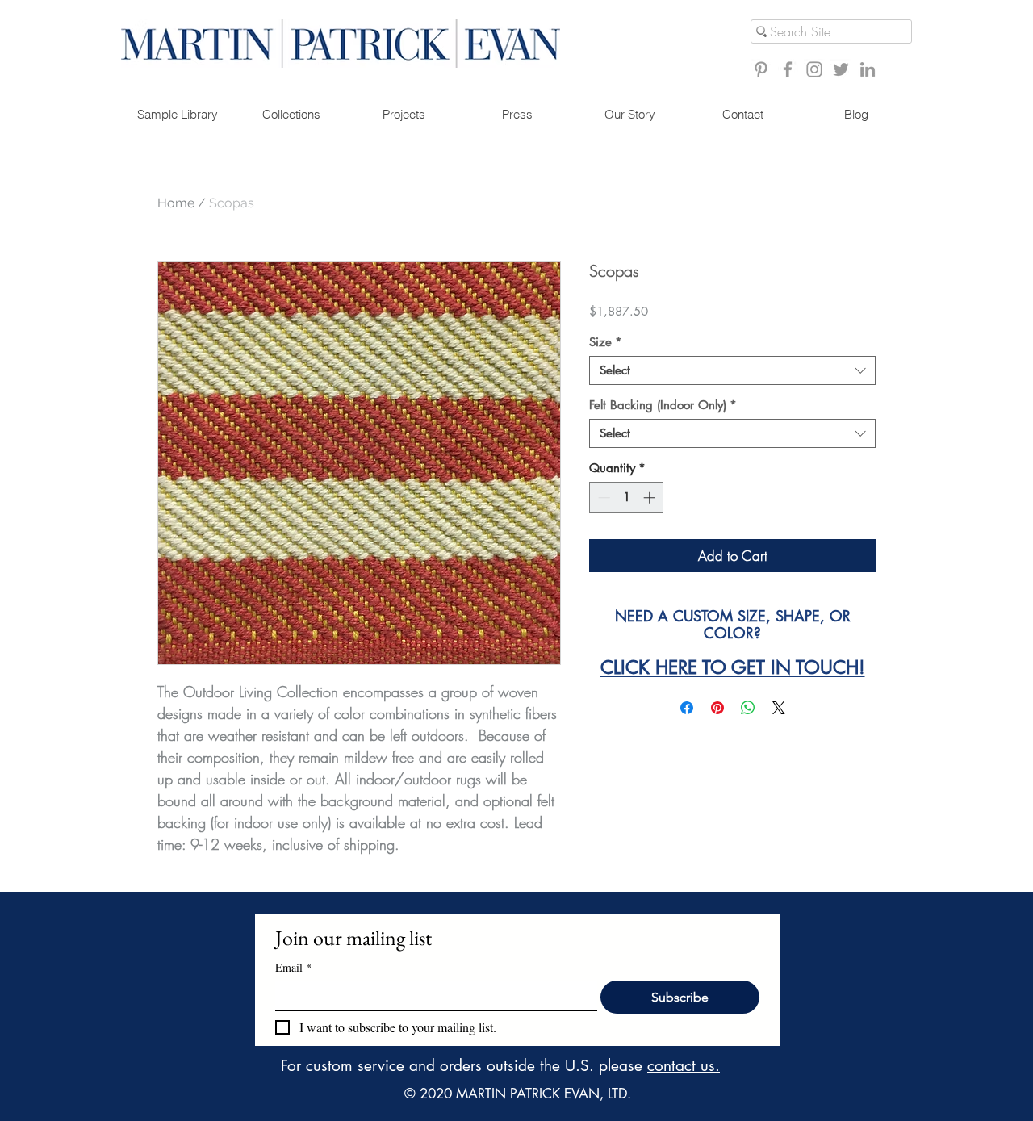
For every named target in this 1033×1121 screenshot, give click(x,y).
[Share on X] (778, 707)
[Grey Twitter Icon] (840, 69)
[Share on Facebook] (686, 707)
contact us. (683, 1066)
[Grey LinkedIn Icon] (867, 69)
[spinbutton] (626, 497)
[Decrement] (602, 497)
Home (175, 203)
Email (293, 967)
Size (605, 342)
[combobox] (732, 370)
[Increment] (651, 497)
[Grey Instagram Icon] (814, 69)
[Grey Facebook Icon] (787, 69)
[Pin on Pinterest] (717, 707)
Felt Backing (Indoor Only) (663, 405)
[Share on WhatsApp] (748, 707)
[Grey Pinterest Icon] (761, 69)
